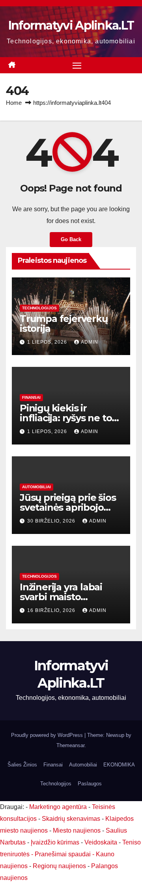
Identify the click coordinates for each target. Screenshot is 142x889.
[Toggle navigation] (77, 65)
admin (89, 342)
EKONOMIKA (119, 765)
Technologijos (39, 308)
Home (14, 102)
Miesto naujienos (77, 830)
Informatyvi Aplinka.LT (71, 25)
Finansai (31, 397)
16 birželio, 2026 (52, 610)
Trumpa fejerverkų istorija (64, 323)
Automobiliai (36, 487)
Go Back (71, 239)
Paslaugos (90, 784)
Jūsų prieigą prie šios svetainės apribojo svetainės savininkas (68, 507)
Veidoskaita (100, 842)
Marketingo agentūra (58, 806)
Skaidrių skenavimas (71, 818)
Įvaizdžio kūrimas (55, 842)
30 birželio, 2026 (52, 521)
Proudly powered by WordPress (47, 735)
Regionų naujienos (59, 866)
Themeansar (70, 745)
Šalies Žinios (22, 765)
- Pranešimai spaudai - (63, 854)
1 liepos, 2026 (48, 342)
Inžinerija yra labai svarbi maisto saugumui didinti (61, 596)
